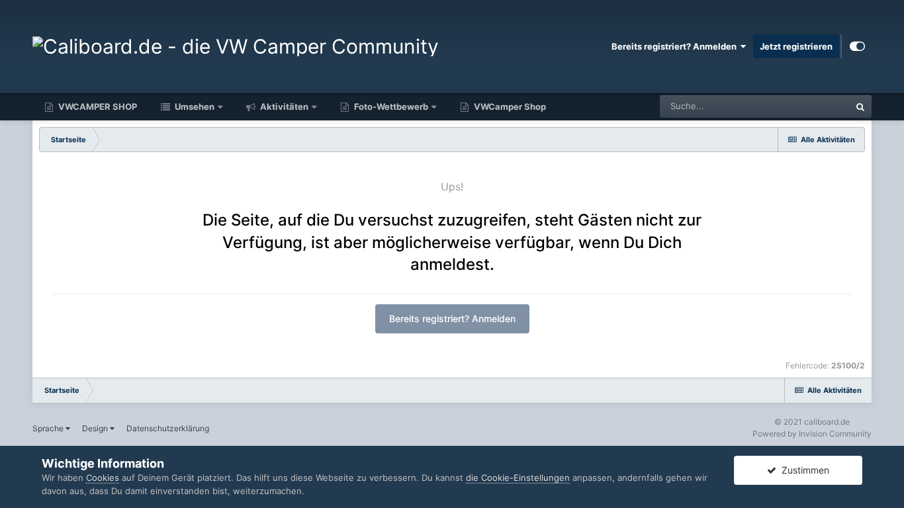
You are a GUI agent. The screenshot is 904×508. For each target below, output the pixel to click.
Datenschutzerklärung (167, 428)
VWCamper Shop (509, 106)
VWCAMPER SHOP (96, 106)
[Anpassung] (857, 46)
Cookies (102, 477)
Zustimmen (802, 470)
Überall (818, 106)
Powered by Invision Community (812, 434)
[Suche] (860, 106)
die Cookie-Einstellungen (518, 477)
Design (96, 428)
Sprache (49, 428)
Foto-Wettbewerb (390, 106)
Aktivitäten (283, 106)
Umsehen (193, 106)
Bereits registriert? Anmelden (676, 46)
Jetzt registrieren (796, 46)
